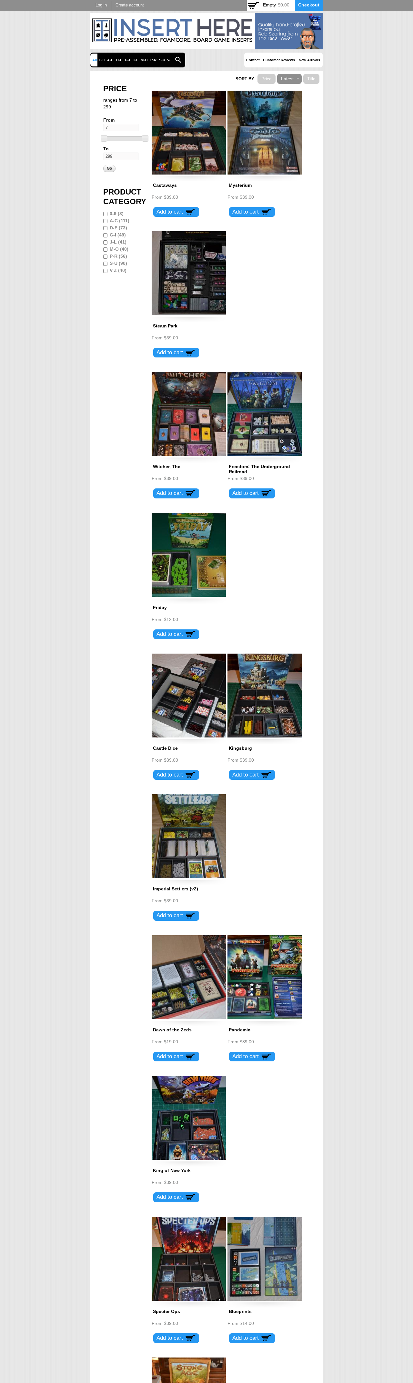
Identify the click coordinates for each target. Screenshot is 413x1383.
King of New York (172, 1170)
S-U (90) (118, 263)
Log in (101, 5)
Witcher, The (166, 466)
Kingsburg (240, 748)
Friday (160, 607)
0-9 (102, 60)
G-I (127, 60)
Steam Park (165, 325)
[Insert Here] (206, 45)
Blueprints (240, 1311)
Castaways (165, 185)
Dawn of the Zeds (172, 1029)
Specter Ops (166, 1311)
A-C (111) (119, 220)
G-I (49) (118, 234)
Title (311, 78)
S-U (162, 60)
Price (266, 78)
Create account (130, 5)
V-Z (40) (118, 270)
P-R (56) (118, 256)
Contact (253, 60)
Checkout (308, 4)
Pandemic (239, 1029)
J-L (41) (118, 242)
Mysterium (240, 185)
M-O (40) (119, 249)
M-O (144, 60)
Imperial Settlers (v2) (175, 888)
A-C (110, 60)
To (106, 148)
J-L (135, 60)
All (94, 60)
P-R (153, 60)
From (109, 120)
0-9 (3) (117, 213)
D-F (119, 60)
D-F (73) (118, 227)
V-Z (170, 60)
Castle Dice (165, 748)
